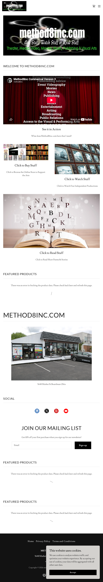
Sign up (83, 445)
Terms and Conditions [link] (63, 541)
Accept (73, 572)
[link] (14, 6)
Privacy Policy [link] (43, 541)
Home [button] (31, 541)
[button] (99, 6)
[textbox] (41, 445)
